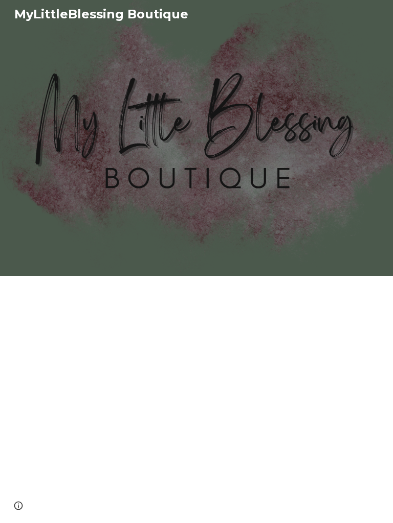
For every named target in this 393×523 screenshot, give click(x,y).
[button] (18, 505)
